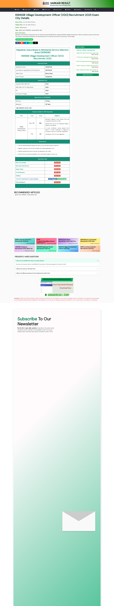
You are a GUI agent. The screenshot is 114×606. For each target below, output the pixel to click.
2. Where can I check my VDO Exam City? (25, 268)
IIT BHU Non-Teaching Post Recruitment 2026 (89, 57)
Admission (78, 9)
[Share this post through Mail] (21, 43)
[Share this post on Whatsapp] (31, 43)
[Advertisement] (53, 216)
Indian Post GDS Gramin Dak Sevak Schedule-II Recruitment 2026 (94, 53)
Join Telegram (52, 179)
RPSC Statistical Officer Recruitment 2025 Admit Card (91, 70)
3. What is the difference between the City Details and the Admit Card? (33, 273)
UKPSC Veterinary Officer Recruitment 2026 (88, 66)
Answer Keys (58, 9)
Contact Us (89, 9)
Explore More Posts (87, 74)
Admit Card (47, 9)
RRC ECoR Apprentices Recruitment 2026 (88, 62)
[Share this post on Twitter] (35, 43)
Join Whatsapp (61, 179)
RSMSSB (28, 30)
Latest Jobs (27, 9)
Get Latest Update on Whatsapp (24, 39)
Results (37, 9)
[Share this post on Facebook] (17, 43)
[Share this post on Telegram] (26, 43)
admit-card (22, 30)
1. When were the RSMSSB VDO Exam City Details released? (30, 260)
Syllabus (68, 9)
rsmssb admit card (36, 30)
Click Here (57, 162)
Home (17, 9)
